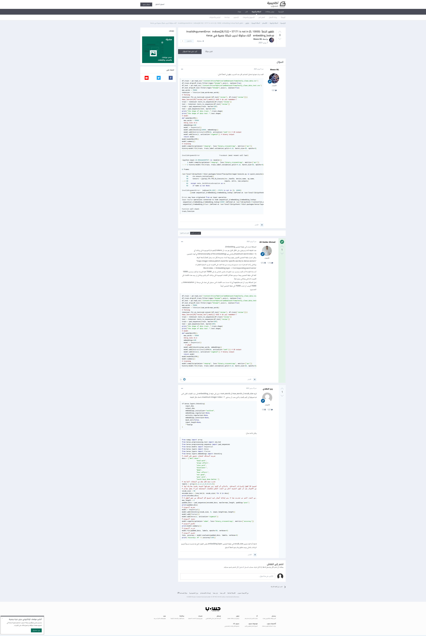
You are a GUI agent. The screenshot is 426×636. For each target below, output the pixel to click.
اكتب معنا (222, 593)
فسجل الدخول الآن (242, 567)
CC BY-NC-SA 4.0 (216, 597)
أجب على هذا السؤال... (265, 576)
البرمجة (283, 17)
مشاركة (199, 41)
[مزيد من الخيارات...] (182, 69)
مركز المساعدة (183, 593)
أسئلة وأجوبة (256, 11)
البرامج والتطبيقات (214, 17)
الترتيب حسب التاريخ (184, 233)
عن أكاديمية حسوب (243, 593)
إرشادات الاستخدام (205, 593)
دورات (239, 11)
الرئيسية (281, 11)
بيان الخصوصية (193, 593)
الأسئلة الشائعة (231, 593)
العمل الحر (262, 17)
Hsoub (194, 597)
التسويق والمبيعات (249, 17)
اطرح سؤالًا (209, 51)
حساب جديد (146, 4)
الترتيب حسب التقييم (195, 233)
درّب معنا (215, 593)
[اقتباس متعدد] (261, 225)
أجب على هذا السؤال (190, 51)
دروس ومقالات (269, 11)
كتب (246, 11)
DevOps (227, 17)
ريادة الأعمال (273, 17)
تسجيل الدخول (159, 4)
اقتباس (256, 225)
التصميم (236, 17)
